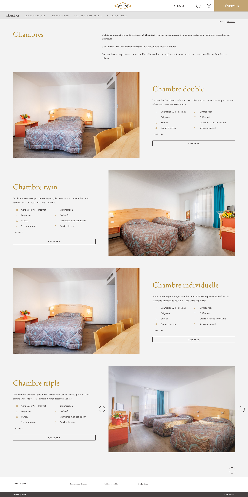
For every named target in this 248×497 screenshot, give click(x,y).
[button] (182, 5)
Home (221, 22)
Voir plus (158, 134)
